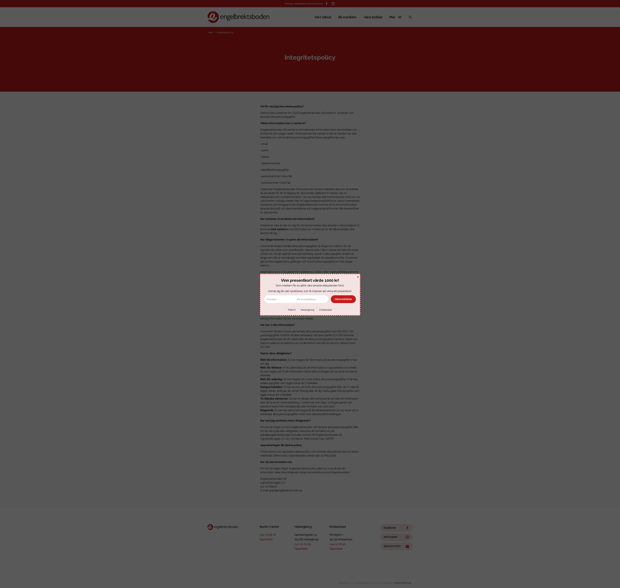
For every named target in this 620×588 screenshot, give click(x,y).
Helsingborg (307, 309)
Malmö (292, 309)
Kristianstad (325, 309)
